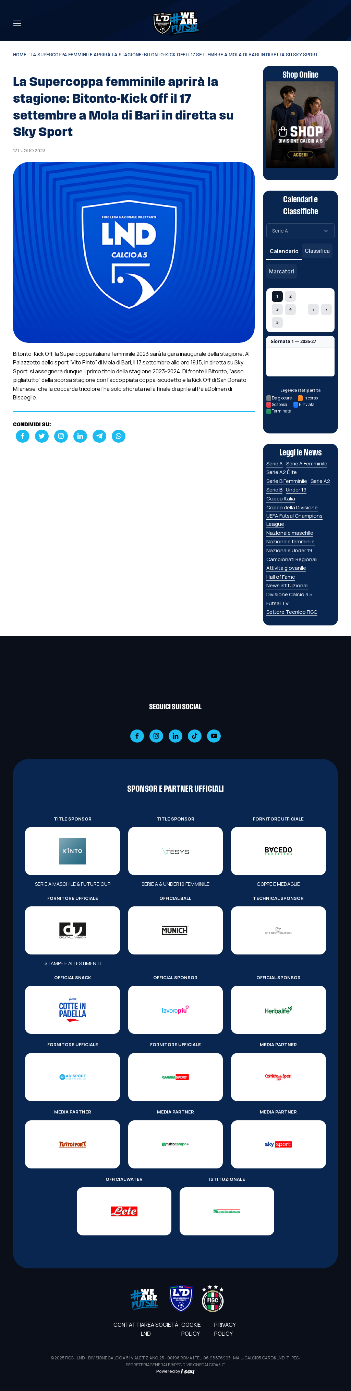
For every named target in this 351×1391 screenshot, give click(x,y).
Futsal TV (277, 603)
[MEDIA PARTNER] (278, 1077)
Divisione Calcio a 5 (289, 594)
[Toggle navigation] (17, 23)
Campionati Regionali (291, 559)
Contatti (127, 1324)
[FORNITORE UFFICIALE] (278, 851)
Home (19, 55)
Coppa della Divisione (292, 507)
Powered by (168, 1371)
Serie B (274, 489)
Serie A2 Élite (281, 472)
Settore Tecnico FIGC (291, 611)
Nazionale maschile (289, 532)
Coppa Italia (280, 498)
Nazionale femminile (290, 541)
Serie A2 (320, 481)
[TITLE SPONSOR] (72, 851)
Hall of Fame (280, 576)
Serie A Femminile (306, 463)
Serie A (274, 463)
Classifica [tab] (317, 251)
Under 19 (296, 489)
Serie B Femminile (286, 481)
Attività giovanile (286, 568)
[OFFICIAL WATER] (124, 1211)
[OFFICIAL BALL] (175, 930)
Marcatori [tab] (281, 271)
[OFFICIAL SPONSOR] (175, 1010)
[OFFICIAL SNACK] (72, 1010)
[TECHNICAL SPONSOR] (278, 930)
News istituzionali (287, 585)
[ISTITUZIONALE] (227, 1211)
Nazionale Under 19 (289, 550)
